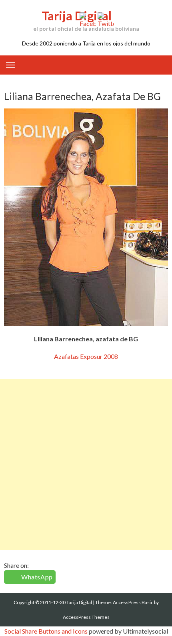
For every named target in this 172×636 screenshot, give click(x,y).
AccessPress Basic (133, 602)
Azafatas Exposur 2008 (86, 356)
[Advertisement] (86, 464)
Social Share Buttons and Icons (46, 631)
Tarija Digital (77, 15)
